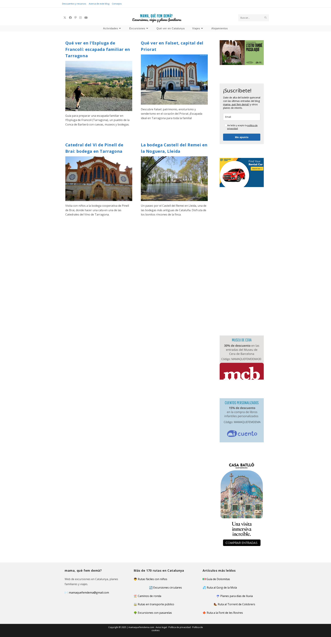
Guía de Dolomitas (218, 579)
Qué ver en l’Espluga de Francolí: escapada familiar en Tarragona (97, 49)
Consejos (117, 3)
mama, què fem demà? (236, 104)
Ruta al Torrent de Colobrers (236, 604)
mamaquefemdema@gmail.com (89, 592)
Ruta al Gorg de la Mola (222, 587)
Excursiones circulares (167, 587)
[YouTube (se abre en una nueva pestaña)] (86, 17)
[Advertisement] (136, 251)
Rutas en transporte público (156, 604)
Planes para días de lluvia (236, 596)
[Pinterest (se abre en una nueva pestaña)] (75, 17)
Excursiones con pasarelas (155, 613)
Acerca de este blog (99, 3)
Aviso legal (161, 627)
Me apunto (241, 137)
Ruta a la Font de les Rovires (225, 613)
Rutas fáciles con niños (152, 579)
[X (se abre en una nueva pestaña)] (65, 17)
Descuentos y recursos (74, 3)
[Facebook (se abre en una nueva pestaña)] (70, 17)
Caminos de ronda (149, 596)
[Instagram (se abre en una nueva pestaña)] (80, 17)
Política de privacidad (179, 627)
